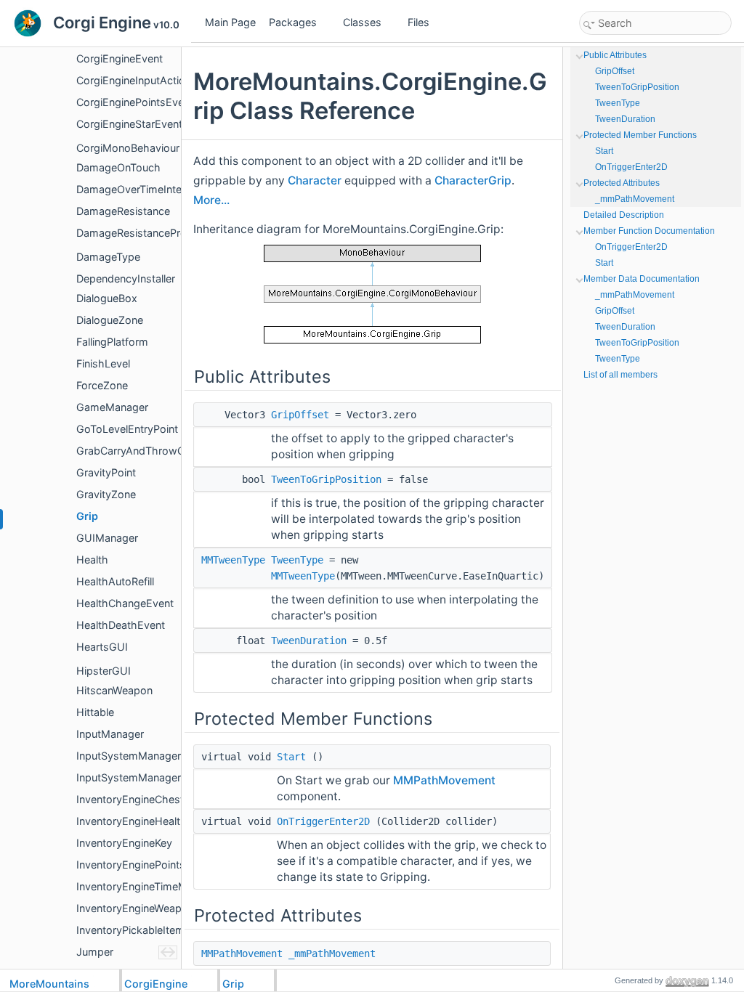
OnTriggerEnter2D (323, 821)
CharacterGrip (473, 180)
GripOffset (300, 414)
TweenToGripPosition (326, 479)
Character (314, 180)
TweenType (297, 560)
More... (211, 200)
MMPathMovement (444, 780)
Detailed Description (623, 215)
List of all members (620, 375)
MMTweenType (233, 560)
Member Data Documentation (641, 279)
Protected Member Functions (640, 135)
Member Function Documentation (649, 231)
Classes (362, 22)
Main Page (230, 22)
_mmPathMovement (332, 953)
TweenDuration (309, 640)
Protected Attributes (621, 183)
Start (291, 757)
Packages (293, 22)
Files (418, 22)
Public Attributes (615, 55)
